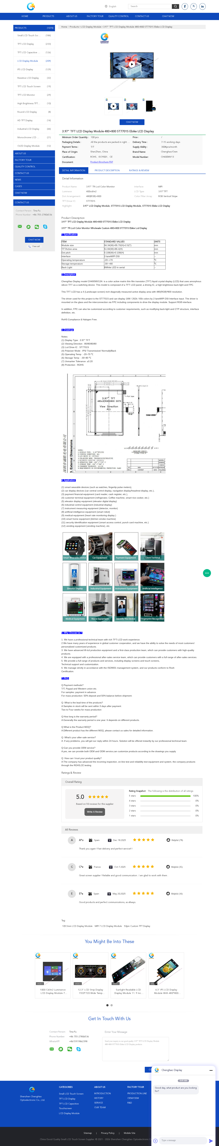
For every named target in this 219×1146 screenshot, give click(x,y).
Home (25, 16)
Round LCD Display (34, 112)
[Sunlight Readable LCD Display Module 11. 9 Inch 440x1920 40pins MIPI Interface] (128, 970)
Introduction (102, 1093)
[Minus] (211, 1070)
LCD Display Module (34, 61)
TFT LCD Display (34, 44)
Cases (18, 186)
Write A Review (94, 812)
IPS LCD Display (34, 69)
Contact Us (142, 16)
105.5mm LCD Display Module (77, 926)
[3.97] (132, 64)
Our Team (100, 1107)
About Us (71, 16)
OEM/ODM (133, 1098)
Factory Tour (95, 16)
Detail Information (73, 170)
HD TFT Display (34, 120)
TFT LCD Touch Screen (34, 86)
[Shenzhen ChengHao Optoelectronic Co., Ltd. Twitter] (193, 6)
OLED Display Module (34, 146)
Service (98, 1103)
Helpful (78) (177, 840)
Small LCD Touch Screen (34, 35)
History (98, 1098)
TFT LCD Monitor (34, 95)
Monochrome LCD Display (34, 137)
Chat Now (168, 16)
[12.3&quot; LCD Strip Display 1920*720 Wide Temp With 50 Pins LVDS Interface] (90, 970)
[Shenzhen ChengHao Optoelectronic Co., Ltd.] (20, 226)
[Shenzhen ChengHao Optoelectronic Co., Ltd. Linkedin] (202, 6)
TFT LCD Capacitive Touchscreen (34, 52)
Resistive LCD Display (34, 78)
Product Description (107, 170)
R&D (129, 1103)
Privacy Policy (107, 1133)
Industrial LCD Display (34, 129)
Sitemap (88, 1133)
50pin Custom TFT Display (137, 926)
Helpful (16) (177, 894)
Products (48, 16)
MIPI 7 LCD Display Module (108, 926)
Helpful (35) (177, 867)
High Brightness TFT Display (34, 103)
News (18, 180)
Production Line (137, 1093)
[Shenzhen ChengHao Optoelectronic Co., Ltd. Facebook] (185, 6)
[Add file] (155, 1140)
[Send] (211, 1140)
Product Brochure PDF (101, 162)
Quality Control (118, 16)
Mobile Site (129, 1133)
